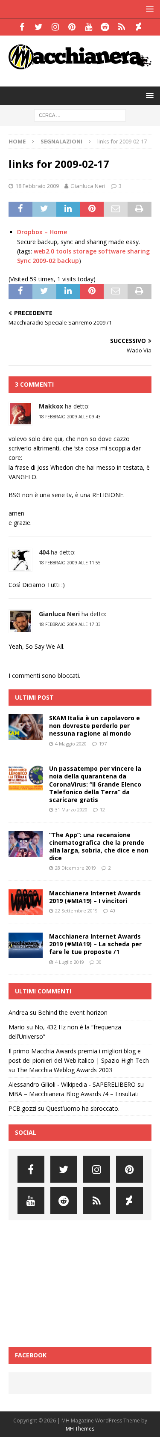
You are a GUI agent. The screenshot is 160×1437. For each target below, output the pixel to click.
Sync (24, 260)
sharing (138, 251)
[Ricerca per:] (80, 114)
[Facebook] (22, 27)
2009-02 (43, 260)
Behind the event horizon (73, 1012)
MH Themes (80, 1428)
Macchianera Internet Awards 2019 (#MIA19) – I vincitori (95, 897)
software (111, 251)
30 (99, 962)
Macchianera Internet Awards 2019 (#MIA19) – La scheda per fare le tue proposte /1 (95, 944)
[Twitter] (38, 27)
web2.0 (44, 251)
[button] (148, 8)
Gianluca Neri (87, 186)
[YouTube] (88, 27)
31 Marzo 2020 (71, 809)
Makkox (51, 406)
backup (68, 260)
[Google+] (121, 27)
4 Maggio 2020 (71, 743)
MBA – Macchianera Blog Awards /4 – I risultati (74, 1094)
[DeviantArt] (138, 27)
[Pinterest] (71, 27)
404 (44, 552)
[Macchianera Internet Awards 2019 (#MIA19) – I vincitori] (26, 902)
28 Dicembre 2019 (75, 868)
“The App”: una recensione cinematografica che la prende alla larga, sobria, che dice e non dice (98, 846)
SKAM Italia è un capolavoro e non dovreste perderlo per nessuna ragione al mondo (94, 725)
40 (112, 910)
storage (84, 251)
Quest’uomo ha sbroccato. (82, 1108)
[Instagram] (55, 27)
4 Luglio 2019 (69, 962)
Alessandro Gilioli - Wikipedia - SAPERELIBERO (72, 1084)
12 (102, 809)
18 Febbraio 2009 (37, 186)
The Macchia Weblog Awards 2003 (64, 1070)
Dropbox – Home (42, 232)
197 (103, 743)
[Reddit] (105, 27)
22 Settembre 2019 (76, 910)
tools (63, 251)
